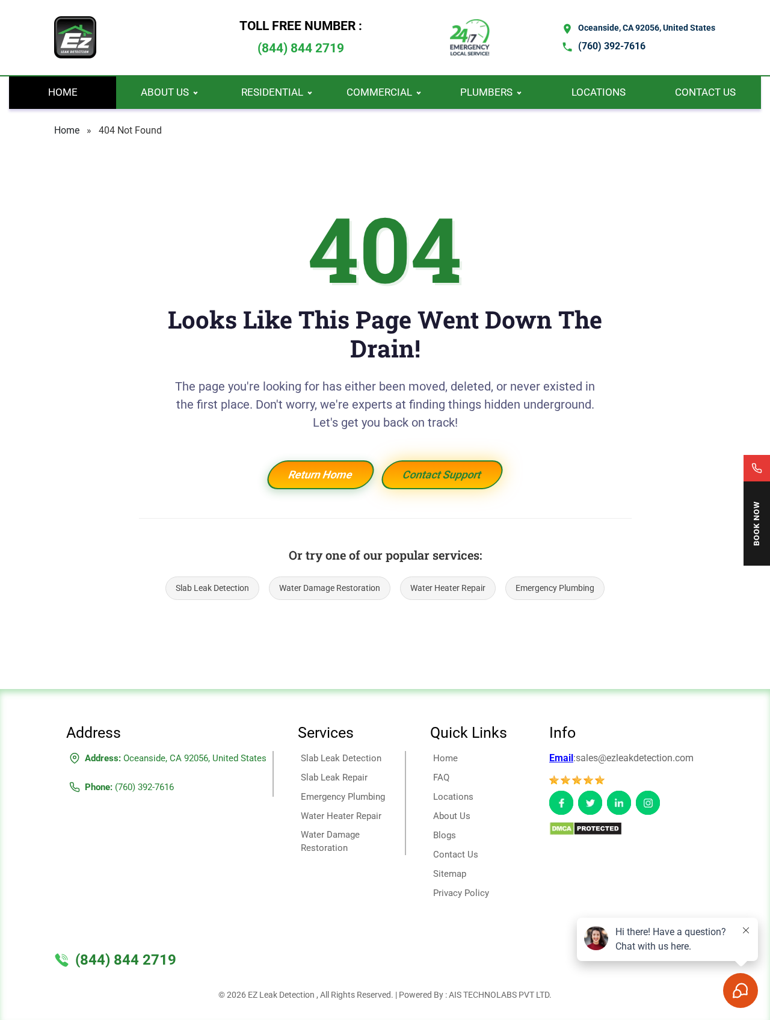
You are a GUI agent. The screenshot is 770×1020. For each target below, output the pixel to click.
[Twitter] (590, 803)
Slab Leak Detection (212, 588)
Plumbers (486, 92)
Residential (272, 92)
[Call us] (757, 468)
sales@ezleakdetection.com (635, 758)
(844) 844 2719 (300, 48)
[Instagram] (648, 803)
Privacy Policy (461, 893)
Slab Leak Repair (334, 777)
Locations (598, 92)
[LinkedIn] (619, 803)
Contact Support (442, 474)
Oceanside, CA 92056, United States (646, 27)
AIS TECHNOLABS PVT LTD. (500, 995)
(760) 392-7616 (611, 46)
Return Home (320, 474)
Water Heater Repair (447, 588)
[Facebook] (561, 803)
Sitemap (449, 873)
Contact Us (705, 92)
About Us (165, 92)
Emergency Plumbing (555, 588)
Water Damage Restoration (329, 588)
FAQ (441, 777)
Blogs (444, 835)
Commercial (379, 92)
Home (63, 92)
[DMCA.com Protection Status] (585, 827)
